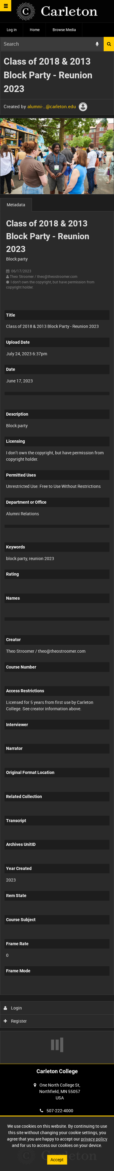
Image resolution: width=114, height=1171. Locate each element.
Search (109, 44)
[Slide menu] (5, 5)
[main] (57, 557)
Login (16, 1008)
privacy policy (94, 1139)
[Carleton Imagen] (57, 11)
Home (35, 29)
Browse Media (64, 29)
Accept (57, 1159)
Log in (12, 29)
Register (18, 1021)
